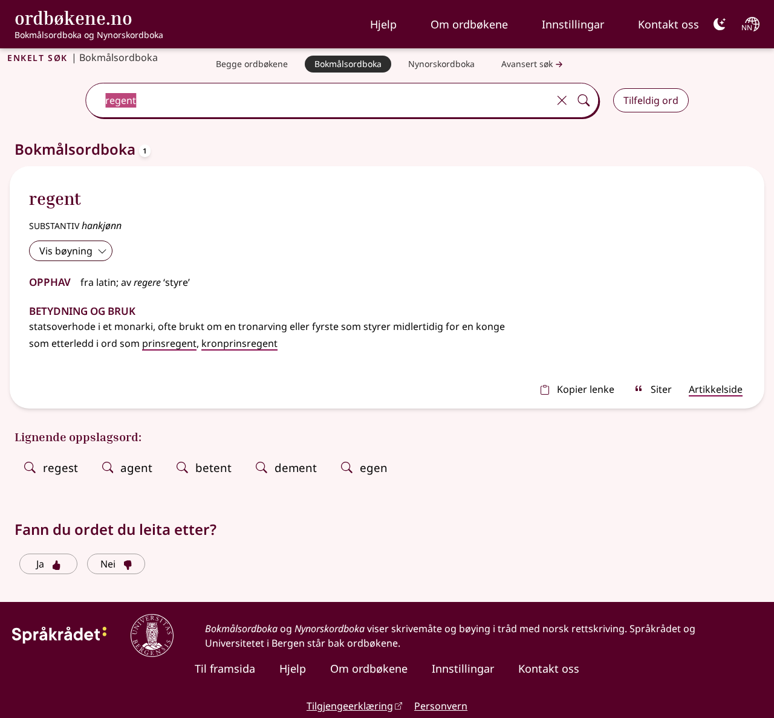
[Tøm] (562, 100)
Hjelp (383, 24)
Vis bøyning (66, 250)
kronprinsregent (239, 343)
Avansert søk (527, 64)
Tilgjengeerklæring (350, 706)
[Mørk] (720, 24)
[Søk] (583, 100)
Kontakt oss (668, 24)
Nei (107, 564)
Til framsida (225, 668)
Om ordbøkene (469, 24)
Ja (40, 564)
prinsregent (169, 343)
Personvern (440, 706)
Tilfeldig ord (650, 100)
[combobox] (318, 100)
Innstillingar (573, 24)
